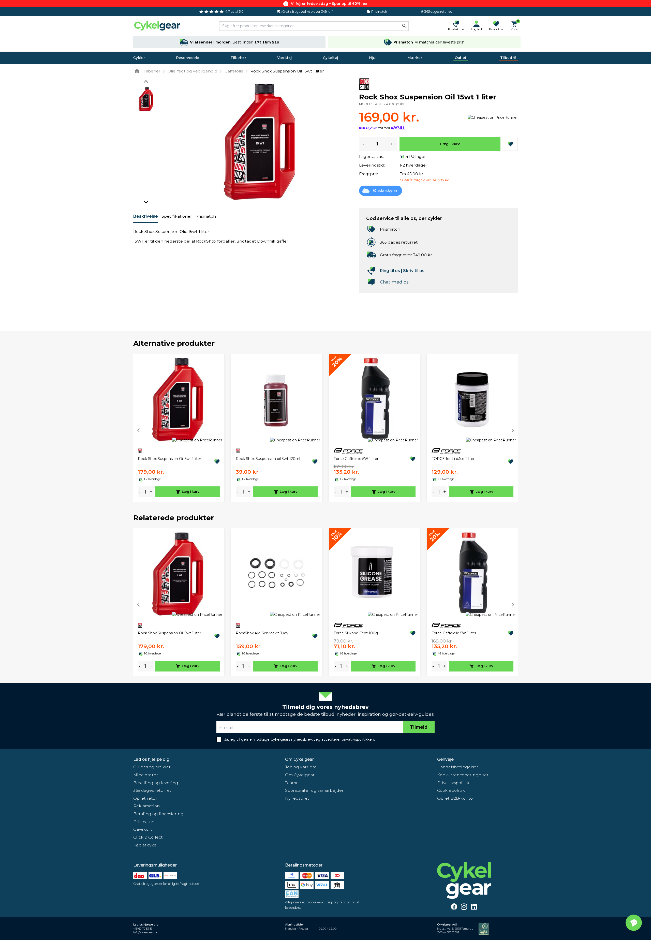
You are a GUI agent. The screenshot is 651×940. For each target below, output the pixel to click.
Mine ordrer (145, 774)
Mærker (414, 57)
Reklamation (146, 805)
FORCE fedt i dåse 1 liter (453, 458)
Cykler (139, 57)
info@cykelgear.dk (145, 932)
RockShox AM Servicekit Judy (262, 633)
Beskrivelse (145, 216)
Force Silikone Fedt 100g (356, 633)
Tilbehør (238, 57)
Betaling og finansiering (158, 813)
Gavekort (142, 829)
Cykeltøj (330, 57)
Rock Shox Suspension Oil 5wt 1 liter (169, 458)
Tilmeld (418, 727)
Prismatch (206, 216)
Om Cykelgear (299, 759)
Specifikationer (176, 216)
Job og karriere (301, 767)
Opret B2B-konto (455, 798)
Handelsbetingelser (457, 767)
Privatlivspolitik (453, 782)
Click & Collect (148, 837)
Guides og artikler (152, 767)
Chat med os (394, 282)
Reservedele (187, 57)
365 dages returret (152, 790)
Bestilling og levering (155, 782)
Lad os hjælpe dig (151, 759)
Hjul (372, 57)
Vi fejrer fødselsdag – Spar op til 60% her (329, 3)
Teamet (292, 782)
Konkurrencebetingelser (463, 774)
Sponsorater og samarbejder (314, 790)
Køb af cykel (145, 845)
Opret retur (145, 798)
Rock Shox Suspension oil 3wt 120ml (268, 458)
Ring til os (390, 270)
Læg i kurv (450, 144)
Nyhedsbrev (297, 798)
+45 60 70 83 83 (142, 928)
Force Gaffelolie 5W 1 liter (356, 458)
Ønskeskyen (385, 190)
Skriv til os (413, 270)
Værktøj (284, 57)
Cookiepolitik (451, 790)
